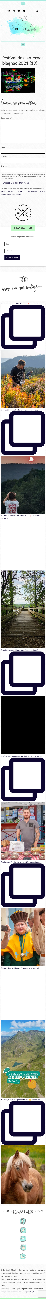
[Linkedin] (23, 11)
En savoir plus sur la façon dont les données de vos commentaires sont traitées (23, 192)
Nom (3, 147)
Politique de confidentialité (11, 1292)
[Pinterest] (18, 11)
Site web (4, 166)
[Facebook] (8, 11)
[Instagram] (13, 11)
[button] (23, 3)
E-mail (4, 157)
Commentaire (6, 118)
